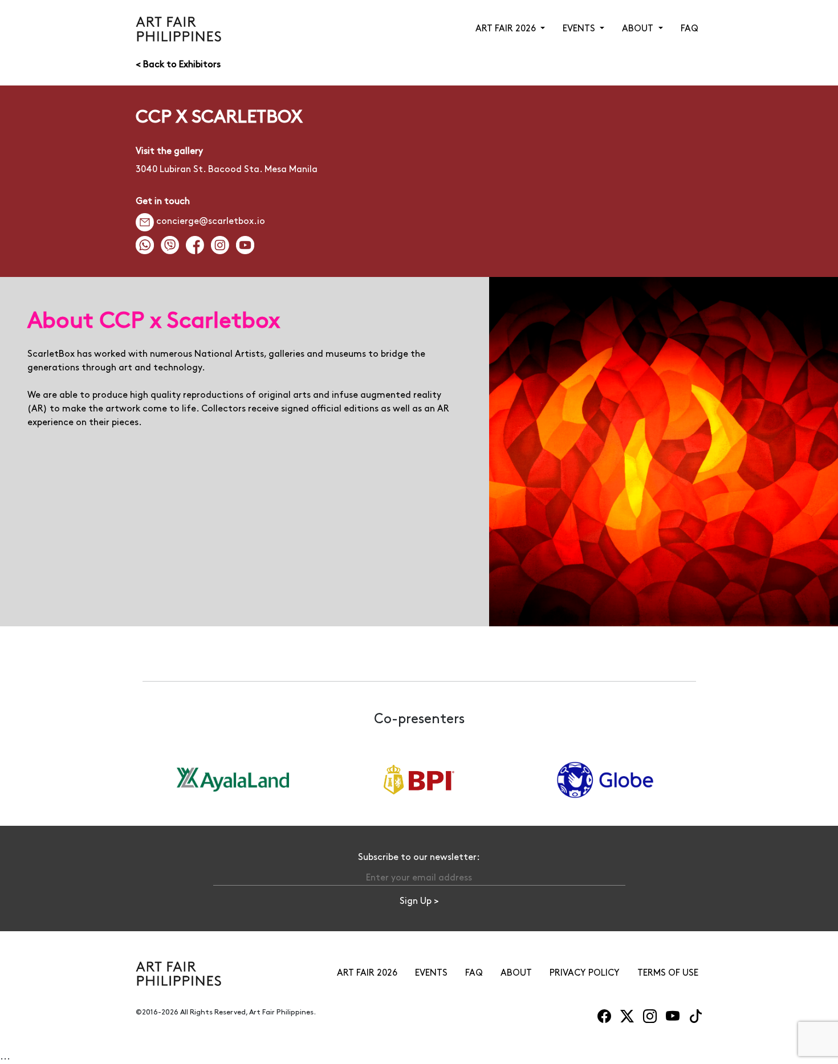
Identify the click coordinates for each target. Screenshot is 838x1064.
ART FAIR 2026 (367, 973)
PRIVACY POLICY (585, 973)
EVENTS (431, 973)
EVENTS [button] (580, 29)
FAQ (689, 29)
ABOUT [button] (639, 29)
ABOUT (516, 973)
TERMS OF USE (667, 973)
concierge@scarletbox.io (210, 221)
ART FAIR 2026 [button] (506, 29)
